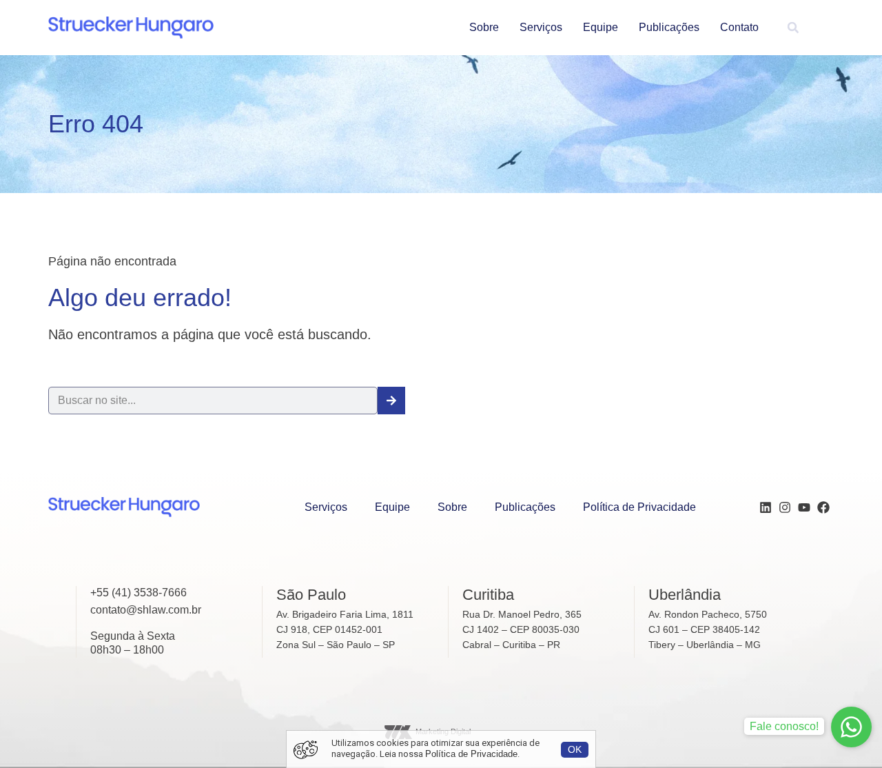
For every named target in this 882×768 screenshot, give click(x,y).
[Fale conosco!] (851, 727)
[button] (793, 27)
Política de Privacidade (639, 507)
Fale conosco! (784, 726)
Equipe (600, 27)
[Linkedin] (765, 507)
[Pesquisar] (391, 400)
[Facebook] (823, 507)
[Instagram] (784, 507)
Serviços (541, 27)
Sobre (484, 27)
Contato (739, 27)
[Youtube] (804, 507)
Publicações (669, 27)
